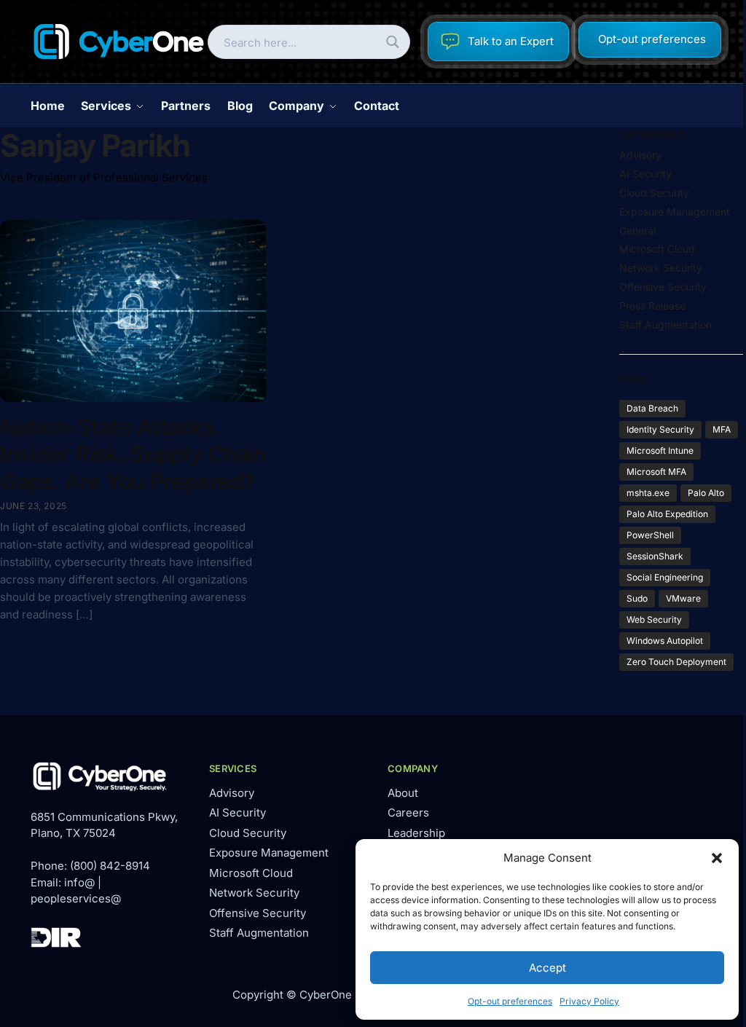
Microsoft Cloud (657, 249)
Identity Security (660, 429)
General (637, 230)
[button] (717, 858)
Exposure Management (674, 211)
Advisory (640, 155)
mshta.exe (648, 492)
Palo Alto (706, 492)
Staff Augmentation (665, 324)
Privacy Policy (589, 1001)
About (403, 793)
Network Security (660, 267)
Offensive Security (663, 286)
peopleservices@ (76, 898)
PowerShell (650, 535)
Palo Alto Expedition (667, 513)
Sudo (637, 598)
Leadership (416, 833)
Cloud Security (654, 192)
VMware (683, 598)
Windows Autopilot (665, 640)
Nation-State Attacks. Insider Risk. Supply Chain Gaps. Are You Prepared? (133, 454)
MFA (721, 429)
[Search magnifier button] (393, 41)
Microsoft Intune (660, 450)
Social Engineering (665, 577)
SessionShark (655, 556)
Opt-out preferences (510, 1001)
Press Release (652, 305)
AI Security (645, 174)
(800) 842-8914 (110, 866)
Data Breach (652, 408)
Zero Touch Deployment (676, 661)
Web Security (654, 619)
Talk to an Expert (511, 41)
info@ (79, 882)
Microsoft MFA (656, 471)
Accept (547, 968)
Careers (408, 812)
